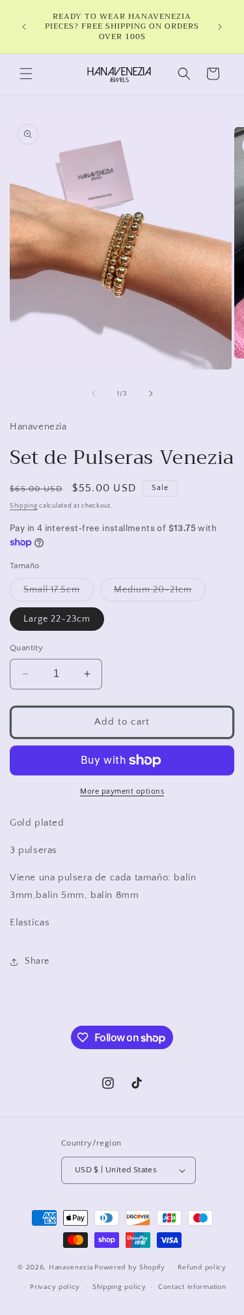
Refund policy (202, 1267)
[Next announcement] (220, 26)
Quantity (26, 647)
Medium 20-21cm (160, 592)
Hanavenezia (71, 1267)
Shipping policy (119, 1287)
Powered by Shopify (129, 1267)
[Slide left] (93, 393)
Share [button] (37, 961)
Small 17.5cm (58, 592)
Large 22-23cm (56, 619)
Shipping (24, 506)
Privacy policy (55, 1287)
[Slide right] (151, 393)
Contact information (192, 1287)
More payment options (122, 791)
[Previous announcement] (24, 26)
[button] (26, 73)
